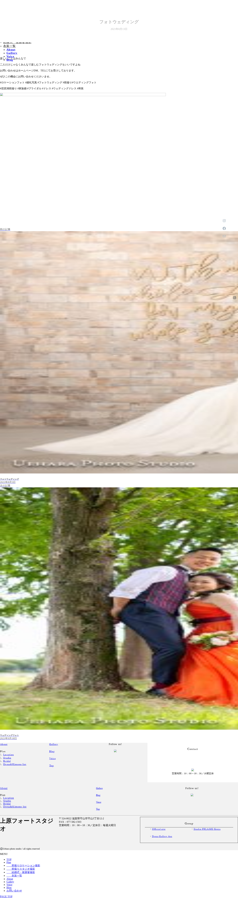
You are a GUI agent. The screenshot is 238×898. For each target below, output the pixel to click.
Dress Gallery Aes (162, 836)
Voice (52, 758)
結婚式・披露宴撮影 (20, 872)
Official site (159, 829)
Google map (97, 834)
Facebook (234, 358)
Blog (52, 751)
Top (51, 765)
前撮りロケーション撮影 (23, 865)
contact (192, 760)
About (3, 744)
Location (8, 754)
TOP (8, 859)
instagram (105, 756)
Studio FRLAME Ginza (207, 829)
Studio (7, 758)
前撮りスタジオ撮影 (20, 868)
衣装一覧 (9, 46)
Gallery (53, 744)
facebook (125, 756)
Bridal (7, 761)
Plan (8, 862)
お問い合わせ (234, 420)
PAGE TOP (6, 896)
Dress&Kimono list (14, 764)
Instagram (234, 297)
